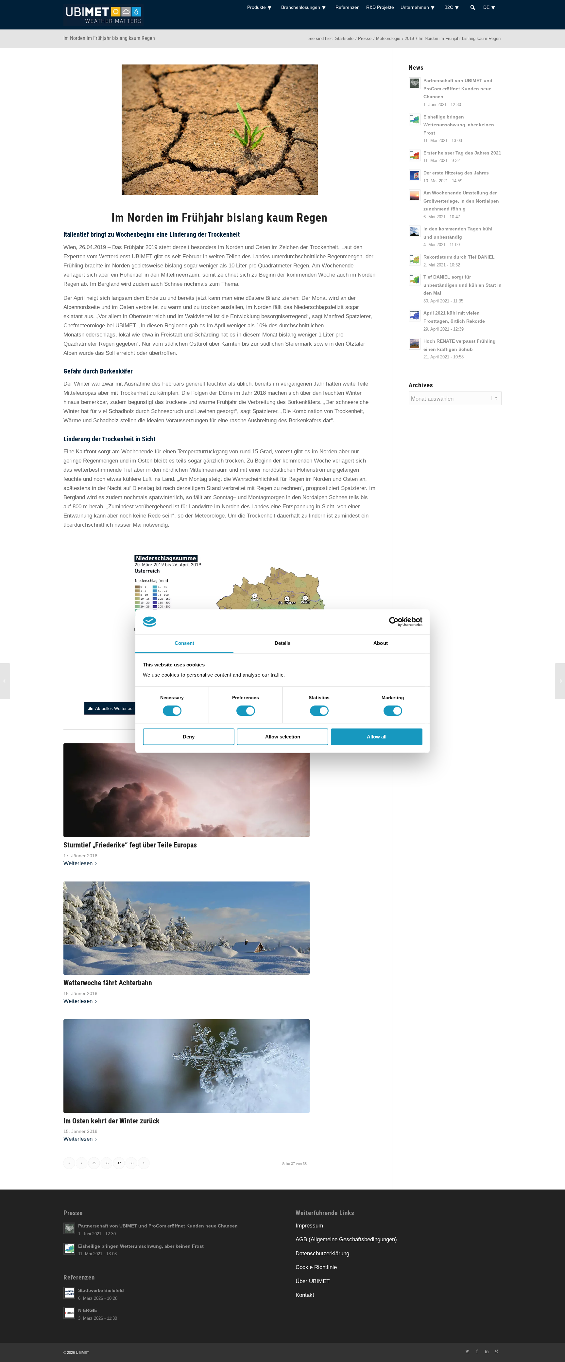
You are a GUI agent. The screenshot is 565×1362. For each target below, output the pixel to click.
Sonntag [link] (223, 497)
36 (107, 1163)
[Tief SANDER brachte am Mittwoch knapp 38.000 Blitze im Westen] (5, 681)
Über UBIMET (313, 1281)
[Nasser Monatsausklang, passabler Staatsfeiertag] (560, 681)
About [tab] (380, 643)
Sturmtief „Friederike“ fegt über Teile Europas (130, 845)
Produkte (256, 7)
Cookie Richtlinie (316, 1267)
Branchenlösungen (300, 7)
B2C (448, 7)
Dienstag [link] (143, 488)
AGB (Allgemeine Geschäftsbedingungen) (346, 1239)
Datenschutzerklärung (322, 1253)
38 (131, 1163)
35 (94, 1163)
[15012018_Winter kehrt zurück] (186, 1066)
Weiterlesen (78, 863)
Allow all (376, 737)
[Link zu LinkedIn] (487, 1351)
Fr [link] (126, 247)
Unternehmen (415, 7)
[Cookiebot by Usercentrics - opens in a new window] (393, 622)
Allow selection (282, 737)
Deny (189, 737)
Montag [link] (198, 479)
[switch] (245, 710)
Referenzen (347, 7)
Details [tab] (283, 643)
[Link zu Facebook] (477, 1351)
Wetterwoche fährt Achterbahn (107, 982)
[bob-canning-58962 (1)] (186, 928)
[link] (126, 247)
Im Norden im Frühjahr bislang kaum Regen (109, 38)
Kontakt (305, 1295)
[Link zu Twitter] (467, 1351)
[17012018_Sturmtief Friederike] (186, 790)
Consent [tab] (184, 643)
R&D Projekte (380, 7)
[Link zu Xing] (497, 1351)
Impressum (309, 1226)
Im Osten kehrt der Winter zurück (111, 1121)
